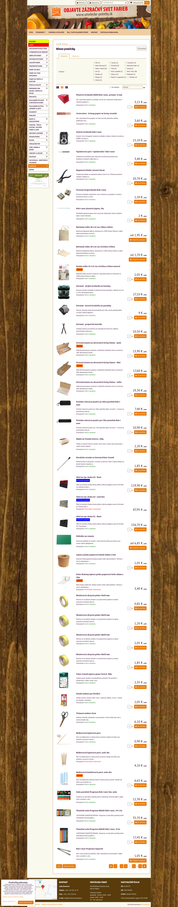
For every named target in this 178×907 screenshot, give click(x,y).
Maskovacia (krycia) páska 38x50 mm (93, 634)
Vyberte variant (138, 240)
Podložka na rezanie (85, 536)
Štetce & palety (35, 85)
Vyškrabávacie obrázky (38, 52)
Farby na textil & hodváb (36, 80)
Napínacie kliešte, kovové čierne (90, 170)
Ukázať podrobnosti (9, 901)
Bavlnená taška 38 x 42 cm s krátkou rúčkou (95, 246)
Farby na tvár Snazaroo (34, 74)
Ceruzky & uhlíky (36, 153)
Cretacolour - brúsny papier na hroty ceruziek (96, 113)
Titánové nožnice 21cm (86, 713)
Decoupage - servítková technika (38, 161)
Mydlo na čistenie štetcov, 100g (89, 438)
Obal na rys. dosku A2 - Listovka (90, 496)
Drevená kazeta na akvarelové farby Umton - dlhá (98, 362)
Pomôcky (32, 166)
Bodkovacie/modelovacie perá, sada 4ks (94, 772)
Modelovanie (34, 136)
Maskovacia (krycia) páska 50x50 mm (93, 654)
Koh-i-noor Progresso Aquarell (89, 848)
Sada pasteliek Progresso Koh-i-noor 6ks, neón (96, 791)
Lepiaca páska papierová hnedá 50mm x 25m (96, 554)
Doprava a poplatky (56, 32)
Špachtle (32, 96)
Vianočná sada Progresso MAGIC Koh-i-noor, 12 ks (98, 829)
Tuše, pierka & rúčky (34, 148)
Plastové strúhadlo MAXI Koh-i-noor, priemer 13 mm (99, 94)
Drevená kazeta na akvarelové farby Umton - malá (98, 342)
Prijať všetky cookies (25, 902)
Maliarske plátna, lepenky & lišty (36, 107)
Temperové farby (35, 66)
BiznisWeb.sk (145, 904)
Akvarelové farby (36, 59)
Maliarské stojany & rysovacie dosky (36, 101)
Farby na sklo (34, 69)
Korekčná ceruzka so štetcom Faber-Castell (95, 457)
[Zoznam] (62, 88)
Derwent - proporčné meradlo (89, 324)
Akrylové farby (35, 55)
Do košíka (141, 107)
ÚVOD (31, 32)
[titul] (89, 28)
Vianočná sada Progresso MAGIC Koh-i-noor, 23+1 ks (99, 810)
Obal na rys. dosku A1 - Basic (89, 516)
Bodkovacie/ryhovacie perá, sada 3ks (92, 752)
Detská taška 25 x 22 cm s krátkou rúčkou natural (98, 266)
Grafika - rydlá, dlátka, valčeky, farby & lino (35, 127)
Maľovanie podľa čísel (38, 48)
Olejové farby (34, 62)
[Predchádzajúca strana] (111, 866)
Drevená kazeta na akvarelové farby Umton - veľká (99, 382)
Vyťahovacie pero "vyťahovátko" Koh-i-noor (95, 151)
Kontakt (94, 32)
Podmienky (40, 32)
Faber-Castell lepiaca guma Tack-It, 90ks (94, 674)
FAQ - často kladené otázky (77, 32)
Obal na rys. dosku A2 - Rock (88, 477)
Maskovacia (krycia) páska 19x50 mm (93, 595)
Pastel (31, 140)
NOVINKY (32, 41)
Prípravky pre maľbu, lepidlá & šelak (35, 90)
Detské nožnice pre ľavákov (88, 693)
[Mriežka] (57, 88)
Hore (59, 866)
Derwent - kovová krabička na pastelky (93, 305)
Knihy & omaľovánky (34, 120)
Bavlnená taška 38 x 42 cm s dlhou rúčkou (94, 227)
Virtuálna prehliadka (109, 32)
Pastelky (32, 156)
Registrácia (95, 3)
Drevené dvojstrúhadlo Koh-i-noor (91, 189)
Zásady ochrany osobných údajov (51, 904)
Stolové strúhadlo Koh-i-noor (89, 131)
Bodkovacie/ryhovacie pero (88, 733)
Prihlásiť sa (82, 3)
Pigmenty (33, 112)
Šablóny (32, 115)
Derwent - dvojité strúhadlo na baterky (93, 286)
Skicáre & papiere (36, 133)
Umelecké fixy (34, 144)
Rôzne (31, 169)
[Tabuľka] (66, 88)
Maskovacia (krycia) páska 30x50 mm (93, 615)
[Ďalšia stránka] (144, 866)
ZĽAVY (31, 45)
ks (132, 107)
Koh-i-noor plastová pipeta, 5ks (90, 208)
